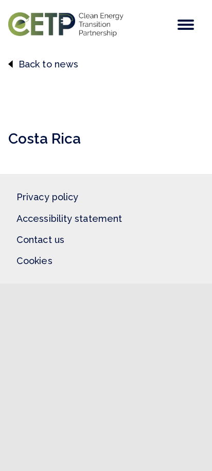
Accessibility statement (69, 218)
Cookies (34, 260)
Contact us (40, 239)
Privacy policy (47, 196)
